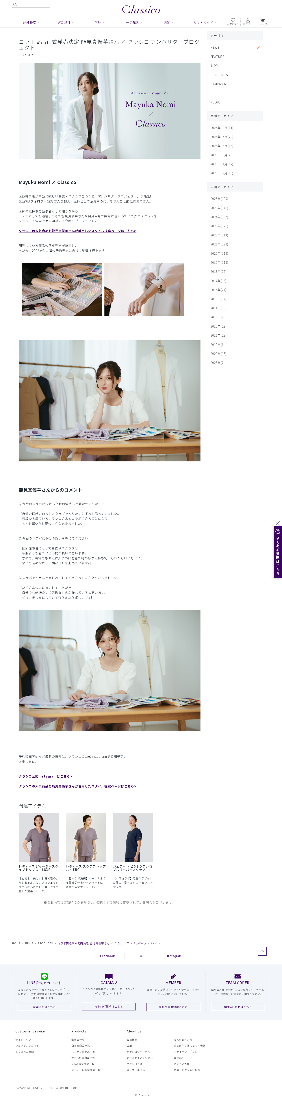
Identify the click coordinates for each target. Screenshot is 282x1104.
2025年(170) (219, 208)
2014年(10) (218, 308)
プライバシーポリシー (187, 1051)
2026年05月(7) (221, 155)
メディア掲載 (181, 1063)
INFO (214, 65)
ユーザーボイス (136, 1069)
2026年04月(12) (221, 164)
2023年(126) (219, 226)
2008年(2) (217, 362)
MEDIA (215, 102)
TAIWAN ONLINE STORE (29, 1087)
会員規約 (179, 1057)
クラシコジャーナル (138, 1051)
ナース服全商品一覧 (83, 1057)
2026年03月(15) (221, 173)
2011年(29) (218, 335)
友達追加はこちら (44, 1007)
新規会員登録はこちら (173, 1007)
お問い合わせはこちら (237, 1007)
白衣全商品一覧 (80, 1045)
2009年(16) (218, 353)
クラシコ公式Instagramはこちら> (45, 776)
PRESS (215, 93)
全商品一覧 (78, 1039)
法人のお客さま (183, 1039)
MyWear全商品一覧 (83, 1063)
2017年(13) (218, 280)
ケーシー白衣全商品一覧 (85, 1069)
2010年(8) (217, 344)
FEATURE (217, 56)
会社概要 (132, 1039)
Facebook (107, 956)
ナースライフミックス (140, 1057)
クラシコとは (135, 1063)
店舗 (129, 1045)
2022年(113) (219, 235)
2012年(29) (218, 326)
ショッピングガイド (27, 1045)
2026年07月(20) (221, 137)
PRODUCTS (219, 75)
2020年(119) (219, 253)
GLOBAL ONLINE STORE (63, 1087)
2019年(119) (219, 262)
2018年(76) (218, 271)
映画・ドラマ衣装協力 (187, 1069)
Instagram (174, 956)
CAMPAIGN (218, 84)
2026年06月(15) (221, 146)
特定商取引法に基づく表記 (190, 1045)
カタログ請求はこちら (109, 1006)
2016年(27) (218, 290)
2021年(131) (219, 244)
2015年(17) (218, 299)
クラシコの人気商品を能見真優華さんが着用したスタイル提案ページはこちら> (77, 231)
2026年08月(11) (221, 127)
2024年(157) (219, 217)
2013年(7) (217, 317)
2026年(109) (219, 198)
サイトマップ (23, 1039)
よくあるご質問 (24, 1051)
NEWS (214, 47)
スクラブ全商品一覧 (83, 1051)
